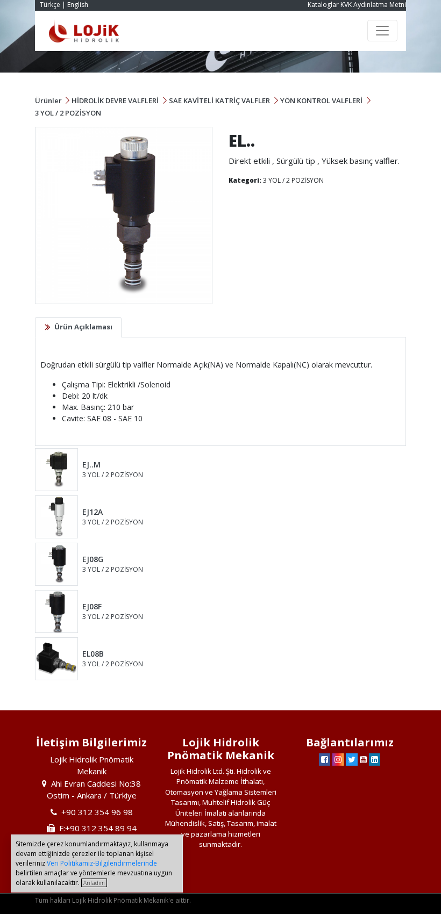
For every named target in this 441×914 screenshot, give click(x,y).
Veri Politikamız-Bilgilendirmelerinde (102, 863)
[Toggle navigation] (382, 30)
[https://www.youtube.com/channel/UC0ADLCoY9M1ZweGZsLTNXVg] (363, 759)
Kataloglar (323, 4)
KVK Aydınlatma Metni (373, 4)
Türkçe (50, 4)
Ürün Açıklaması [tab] (83, 327)
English (77, 4)
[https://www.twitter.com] (352, 759)
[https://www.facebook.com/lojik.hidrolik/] (324, 759)
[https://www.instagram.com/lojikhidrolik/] (338, 759)
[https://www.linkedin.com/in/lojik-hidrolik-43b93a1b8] (374, 759)
